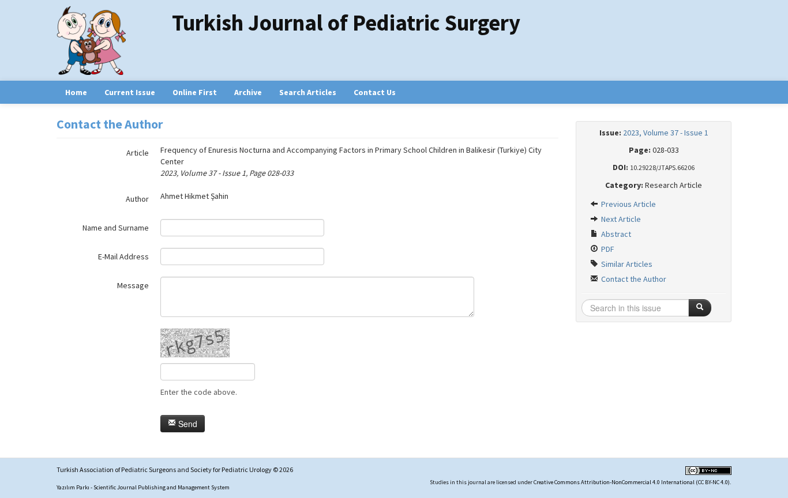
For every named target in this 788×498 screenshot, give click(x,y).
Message (133, 285)
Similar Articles (625, 264)
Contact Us (375, 92)
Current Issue (129, 92)
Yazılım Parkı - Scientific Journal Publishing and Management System (143, 487)
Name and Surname (115, 227)
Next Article (620, 219)
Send (186, 423)
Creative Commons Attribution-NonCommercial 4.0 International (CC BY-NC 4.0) (632, 482)
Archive (248, 92)
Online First (194, 92)
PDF (606, 249)
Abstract (615, 234)
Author (137, 199)
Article (137, 153)
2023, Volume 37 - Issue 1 (665, 132)
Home (76, 92)
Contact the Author (632, 279)
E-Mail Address (123, 256)
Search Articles (307, 92)
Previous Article (627, 204)
